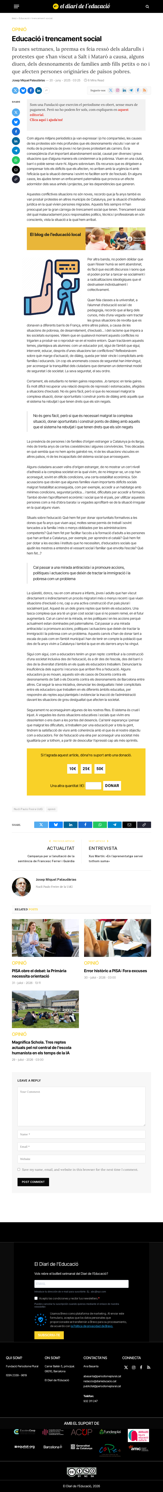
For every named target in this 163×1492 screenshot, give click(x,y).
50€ (99, 769)
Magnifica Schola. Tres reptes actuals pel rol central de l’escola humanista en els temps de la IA (41, 1047)
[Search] (147, 6)
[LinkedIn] (16, 141)
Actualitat (61, 848)
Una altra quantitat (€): (67, 786)
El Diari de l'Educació (57, 1380)
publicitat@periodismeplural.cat (102, 1386)
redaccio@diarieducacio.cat (99, 1381)
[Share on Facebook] (30, 90)
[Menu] (16, 6)
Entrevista (103, 848)
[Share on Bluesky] (23, 90)
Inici (14, 18)
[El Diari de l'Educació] (81, 6)
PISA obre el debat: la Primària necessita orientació (39, 973)
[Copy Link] (16, 179)
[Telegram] (16, 151)
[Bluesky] (16, 122)
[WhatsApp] (16, 160)
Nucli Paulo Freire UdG (28, 809)
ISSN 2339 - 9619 (16, 1375)
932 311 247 (90, 1401)
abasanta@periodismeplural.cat (102, 1376)
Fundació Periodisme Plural (22, 1366)
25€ (86, 769)
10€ (72, 769)
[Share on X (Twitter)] (15, 90)
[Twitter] (16, 112)
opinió (51, 809)
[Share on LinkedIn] (38, 90)
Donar (112, 786)
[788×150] (86, 249)
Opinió (19, 29)
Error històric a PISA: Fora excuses (115, 970)
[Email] (16, 170)
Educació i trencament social (57, 38)
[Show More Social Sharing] (46, 90)
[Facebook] (16, 131)
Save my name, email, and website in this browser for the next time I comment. (80, 1170)
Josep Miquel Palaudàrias (28, 80)
